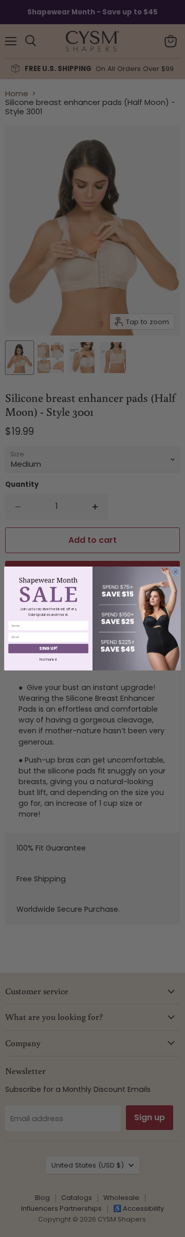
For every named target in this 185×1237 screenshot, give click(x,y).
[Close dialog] (175, 571)
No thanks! (48, 659)
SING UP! (48, 648)
